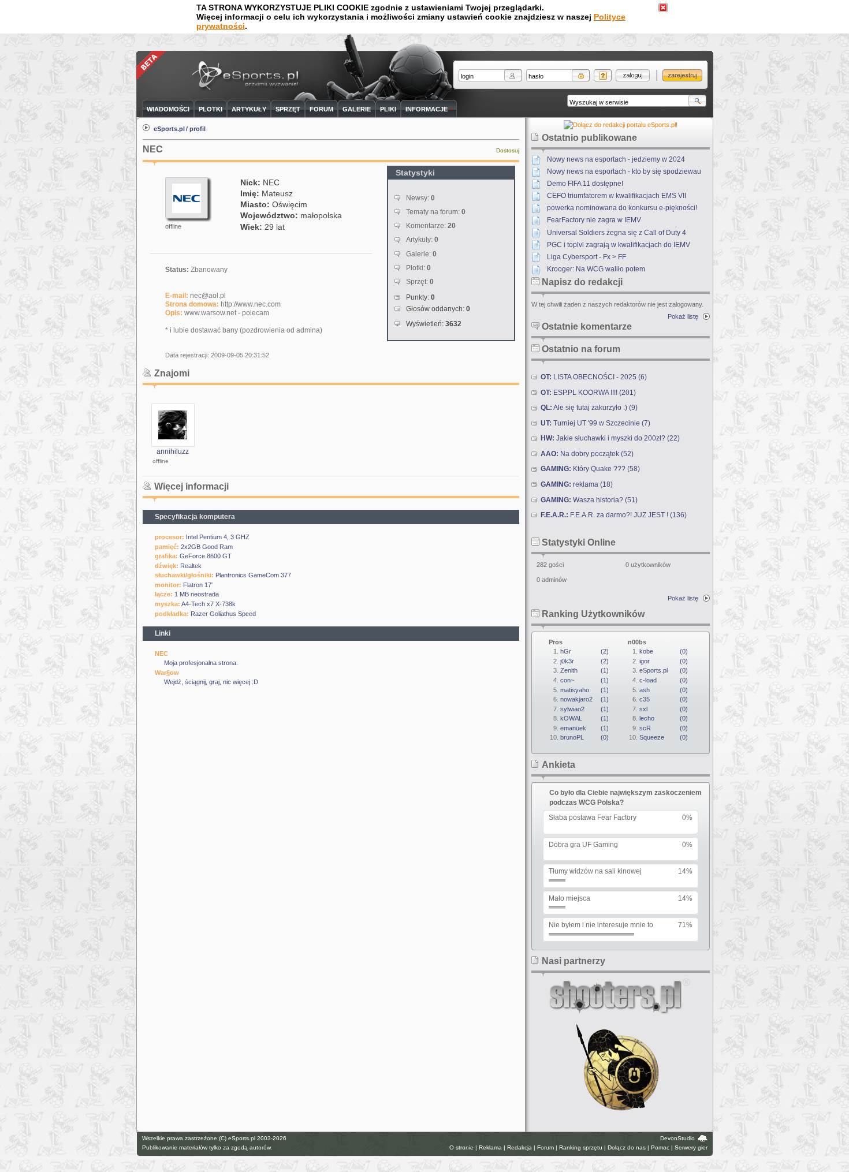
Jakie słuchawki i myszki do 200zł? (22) (610, 438)
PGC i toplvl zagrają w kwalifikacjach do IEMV (618, 245)
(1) (584, 670)
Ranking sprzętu (580, 1147)
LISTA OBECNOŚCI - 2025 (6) (594, 377)
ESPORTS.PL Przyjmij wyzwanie (248, 76)
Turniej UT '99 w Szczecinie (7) (595, 423)
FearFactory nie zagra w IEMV (594, 220)
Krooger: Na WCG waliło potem (596, 269)
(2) (584, 651)
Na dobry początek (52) (587, 454)
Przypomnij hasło (603, 75)
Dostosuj (507, 150)
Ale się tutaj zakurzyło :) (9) (589, 408)
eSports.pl (169, 128)
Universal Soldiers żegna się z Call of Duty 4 (616, 233)
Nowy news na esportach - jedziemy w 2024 (616, 159)
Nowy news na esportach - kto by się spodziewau (624, 171)
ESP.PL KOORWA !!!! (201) (588, 393)
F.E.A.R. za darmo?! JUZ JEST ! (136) (614, 515)
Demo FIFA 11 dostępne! (585, 184)
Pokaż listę (683, 316)
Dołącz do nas (627, 1147)
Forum (545, 1147)
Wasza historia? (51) (589, 500)
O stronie (461, 1147)
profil (197, 128)
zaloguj (633, 75)
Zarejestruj (682, 75)
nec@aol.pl (208, 296)
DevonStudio (677, 1138)
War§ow (167, 672)
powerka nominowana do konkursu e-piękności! (622, 208)
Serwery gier (691, 1147)
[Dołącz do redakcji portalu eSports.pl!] (620, 124)
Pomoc (660, 1147)
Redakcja (519, 1147)
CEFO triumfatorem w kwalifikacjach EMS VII (616, 196)
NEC (161, 653)
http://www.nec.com (251, 304)
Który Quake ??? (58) (590, 469)
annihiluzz (173, 451)
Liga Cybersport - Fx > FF (586, 257)
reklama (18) (577, 484)
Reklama (490, 1147)
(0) (584, 737)
